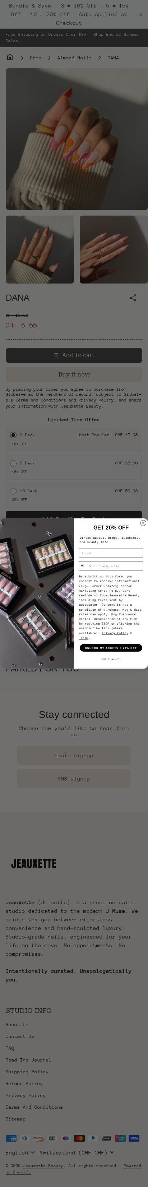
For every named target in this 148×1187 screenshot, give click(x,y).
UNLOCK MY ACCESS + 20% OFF (111, 647)
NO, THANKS (111, 659)
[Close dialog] (143, 523)
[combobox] (85, 566)
